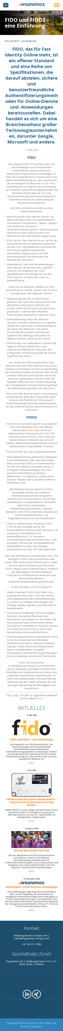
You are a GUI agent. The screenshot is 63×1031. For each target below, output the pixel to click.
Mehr (31, 762)
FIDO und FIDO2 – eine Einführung (31, 739)
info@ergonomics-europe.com (30, 935)
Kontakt (31, 928)
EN (6, 5)
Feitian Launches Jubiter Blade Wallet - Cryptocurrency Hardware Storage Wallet (31, 802)
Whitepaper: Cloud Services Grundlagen (31, 886)
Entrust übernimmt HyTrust (31, 850)
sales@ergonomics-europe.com (31, 938)
